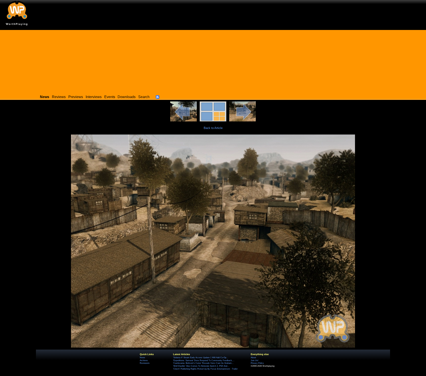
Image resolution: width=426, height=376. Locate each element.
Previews (75, 97)
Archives (144, 360)
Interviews (94, 97)
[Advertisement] (213, 61)
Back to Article (213, 128)
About (253, 357)
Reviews (59, 97)
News (142, 357)
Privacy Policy (257, 363)
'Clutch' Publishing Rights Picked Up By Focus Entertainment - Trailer (205, 369)
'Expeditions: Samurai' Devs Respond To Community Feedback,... (204, 360)
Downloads (127, 97)
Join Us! (254, 360)
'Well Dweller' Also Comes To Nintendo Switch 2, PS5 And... (201, 366)
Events (109, 97)
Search (144, 97)
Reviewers (145, 363)
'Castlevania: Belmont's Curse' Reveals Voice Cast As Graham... (203, 363)
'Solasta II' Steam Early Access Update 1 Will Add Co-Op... (200, 357)
